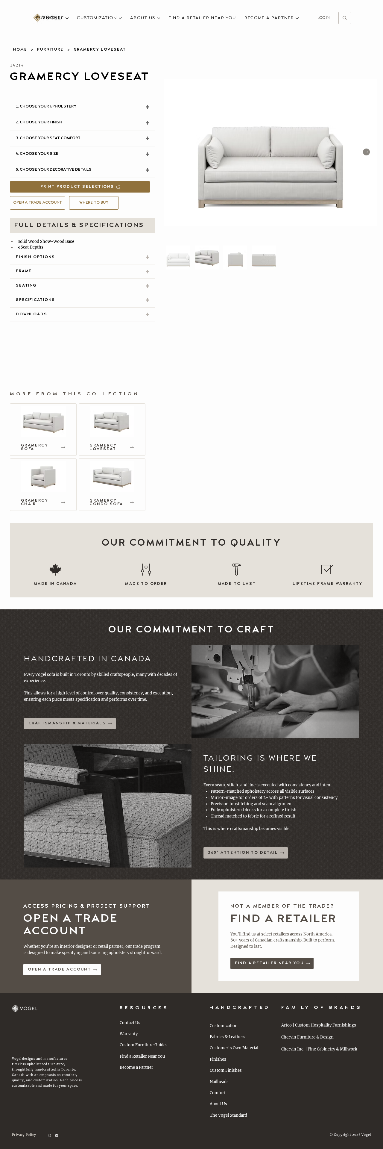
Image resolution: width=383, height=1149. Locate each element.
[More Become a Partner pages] (297, 18)
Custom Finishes (226, 1070)
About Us (218, 1103)
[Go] (344, 18)
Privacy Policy (24, 1135)
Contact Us (130, 1022)
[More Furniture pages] (67, 18)
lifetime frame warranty (328, 584)
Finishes (218, 1059)
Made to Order (146, 584)
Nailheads (219, 1081)
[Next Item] (366, 152)
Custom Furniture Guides (144, 1044)
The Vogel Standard (228, 1115)
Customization (224, 1025)
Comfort (218, 1092)
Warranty (129, 1033)
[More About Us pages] (158, 18)
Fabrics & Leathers (227, 1036)
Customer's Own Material (234, 1047)
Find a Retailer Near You (142, 1056)
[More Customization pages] (120, 18)
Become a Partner (136, 1067)
